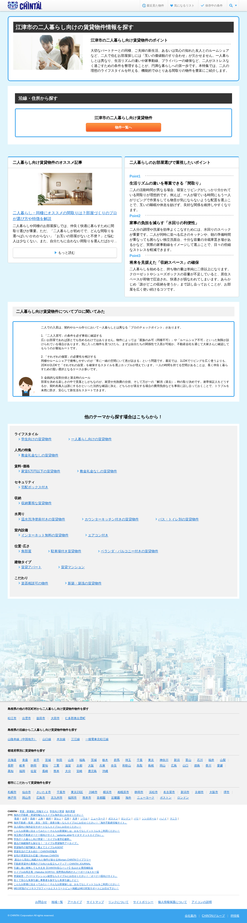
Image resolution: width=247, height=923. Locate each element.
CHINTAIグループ (213, 915)
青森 (25, 760)
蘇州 (48, 818)
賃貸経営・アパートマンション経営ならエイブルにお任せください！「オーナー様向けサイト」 (65, 876)
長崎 (45, 771)
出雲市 (26, 718)
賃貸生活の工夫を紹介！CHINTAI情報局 (35, 851)
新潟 (177, 760)
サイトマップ (95, 902)
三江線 (75, 739)
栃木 (105, 760)
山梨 (223, 760)
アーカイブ (75, 902)
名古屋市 (169, 792)
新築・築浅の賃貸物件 (85, 583)
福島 (82, 760)
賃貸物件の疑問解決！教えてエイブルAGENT (38, 847)
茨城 (94, 760)
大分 (68, 771)
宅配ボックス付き (34, 487)
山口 (185, 765)
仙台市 (26, 792)
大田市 (55, 718)
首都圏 (101, 797)
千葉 (140, 760)
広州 (66, 818)
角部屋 (26, 551)
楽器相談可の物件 (34, 583)
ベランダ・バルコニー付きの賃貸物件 (129, 551)
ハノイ (163, 818)
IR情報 (235, 915)
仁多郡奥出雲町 (75, 718)
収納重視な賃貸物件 (36, 503)
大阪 (91, 765)
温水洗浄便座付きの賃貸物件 (43, 519)
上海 (40, 818)
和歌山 (126, 765)
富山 (188, 760)
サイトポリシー (143, 902)
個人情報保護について (172, 902)
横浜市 (107, 792)
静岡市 (139, 792)
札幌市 (12, 792)
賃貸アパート (31, 567)
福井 (211, 760)
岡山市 (26, 797)
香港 (16, 818)
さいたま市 (43, 792)
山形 (71, 760)
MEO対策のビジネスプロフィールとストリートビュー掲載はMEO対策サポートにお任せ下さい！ (66, 888)
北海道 (12, 760)
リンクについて (118, 902)
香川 (208, 765)
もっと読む (66, 253)
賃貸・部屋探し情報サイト (34, 811)
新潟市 (185, 792)
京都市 (199, 792)
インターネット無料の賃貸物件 (45, 535)
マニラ (173, 818)
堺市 (226, 792)
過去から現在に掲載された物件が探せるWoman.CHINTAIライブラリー (52, 859)
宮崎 (79, 771)
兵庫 (102, 765)
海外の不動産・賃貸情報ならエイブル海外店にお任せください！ (49, 815)
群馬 (117, 760)
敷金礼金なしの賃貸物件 (39, 455)
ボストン (166, 797)
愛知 (45, 765)
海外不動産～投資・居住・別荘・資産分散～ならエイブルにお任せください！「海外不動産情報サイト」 (70, 822)
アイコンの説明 (202, 902)
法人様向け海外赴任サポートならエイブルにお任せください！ (47, 826)
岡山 (162, 765)
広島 (174, 765)
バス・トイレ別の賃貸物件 (178, 519)
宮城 (48, 760)
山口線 (46, 739)
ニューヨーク (145, 797)
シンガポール (149, 818)
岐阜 (22, 765)
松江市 (12, 718)
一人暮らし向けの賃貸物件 (91, 439)
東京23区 (77, 792)
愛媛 (220, 765)
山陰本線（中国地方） (22, 739)
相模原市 (123, 792)
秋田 (59, 760)
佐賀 (33, 771)
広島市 (40, 797)
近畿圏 (115, 797)
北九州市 (56, 797)
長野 (11, 765)
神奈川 (164, 760)
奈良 (114, 765)
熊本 (56, 771)
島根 (151, 765)
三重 (56, 765)
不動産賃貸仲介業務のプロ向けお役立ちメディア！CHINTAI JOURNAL (52, 863)
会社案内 (190, 915)
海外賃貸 (70, 811)
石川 (200, 760)
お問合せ (41, 902)
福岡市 (72, 797)
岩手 (36, 760)
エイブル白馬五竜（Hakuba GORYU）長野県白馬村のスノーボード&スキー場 (56, 872)
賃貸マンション (73, 567)
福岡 (22, 771)
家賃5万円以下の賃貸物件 (40, 471)
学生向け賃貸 (57, 811)
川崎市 (93, 792)
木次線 (61, 739)
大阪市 (213, 792)
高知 (11, 771)
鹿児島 (92, 771)
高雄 (32, 818)
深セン (57, 818)
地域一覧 (57, 902)
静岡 (33, 765)
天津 (74, 818)
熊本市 (86, 797)
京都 (79, 765)
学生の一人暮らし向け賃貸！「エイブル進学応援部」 (43, 839)
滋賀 (68, 765)
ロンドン (183, 797)
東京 (151, 760)
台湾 (24, 818)
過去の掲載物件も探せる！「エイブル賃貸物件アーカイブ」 (46, 843)
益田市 (40, 718)
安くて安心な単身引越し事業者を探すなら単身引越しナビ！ (46, 880)
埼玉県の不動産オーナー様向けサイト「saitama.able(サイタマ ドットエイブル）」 (59, 835)
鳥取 (140, 765)
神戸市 (12, 797)
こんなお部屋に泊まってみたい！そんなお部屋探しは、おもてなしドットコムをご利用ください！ (67, 831)
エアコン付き (98, 535)
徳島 (197, 765)
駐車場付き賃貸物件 (66, 551)
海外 (128, 797)
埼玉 (128, 760)
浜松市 (153, 792)
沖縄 (105, 771)
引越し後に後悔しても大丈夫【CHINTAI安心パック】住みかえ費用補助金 (53, 867)
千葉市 (61, 792)
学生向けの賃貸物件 (36, 439)
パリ (136, 818)
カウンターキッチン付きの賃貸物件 (112, 519)
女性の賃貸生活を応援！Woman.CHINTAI (36, 855)
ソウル (84, 818)
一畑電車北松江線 (97, 739)
